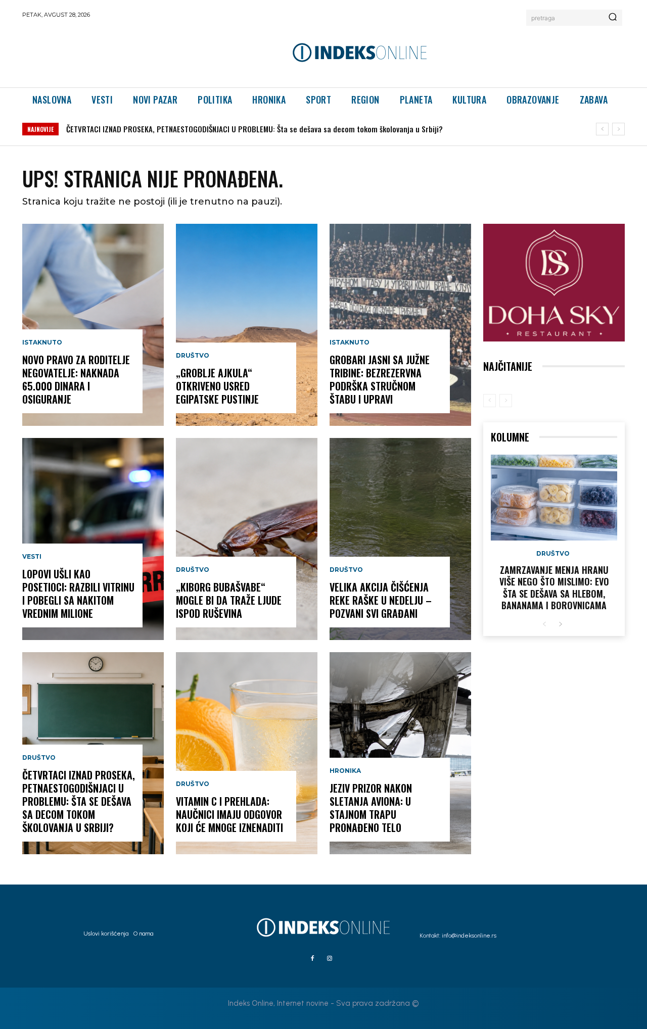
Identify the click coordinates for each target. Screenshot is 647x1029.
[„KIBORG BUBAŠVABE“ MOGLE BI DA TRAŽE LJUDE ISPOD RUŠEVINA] (246, 539)
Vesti (31, 557)
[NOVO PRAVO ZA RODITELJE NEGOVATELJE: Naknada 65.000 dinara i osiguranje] (93, 325)
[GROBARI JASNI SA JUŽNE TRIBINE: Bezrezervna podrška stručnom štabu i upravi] (400, 325)
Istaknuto (42, 342)
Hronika (345, 771)
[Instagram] (330, 959)
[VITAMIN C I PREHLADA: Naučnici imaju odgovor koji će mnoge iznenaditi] (246, 753)
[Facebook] (312, 959)
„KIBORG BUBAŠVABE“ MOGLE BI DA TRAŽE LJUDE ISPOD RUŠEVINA (229, 600)
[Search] (612, 18)
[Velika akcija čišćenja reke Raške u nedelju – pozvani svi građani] (400, 539)
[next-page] (560, 624)
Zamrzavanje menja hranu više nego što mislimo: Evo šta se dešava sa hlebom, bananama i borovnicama (554, 587)
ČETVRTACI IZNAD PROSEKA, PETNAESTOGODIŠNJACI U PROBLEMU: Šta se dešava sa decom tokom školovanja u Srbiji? (254, 128)
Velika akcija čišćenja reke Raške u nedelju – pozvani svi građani (381, 600)
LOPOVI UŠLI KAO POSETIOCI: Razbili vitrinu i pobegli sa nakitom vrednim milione (78, 593)
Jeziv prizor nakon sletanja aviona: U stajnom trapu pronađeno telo (371, 807)
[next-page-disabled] (505, 400)
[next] (618, 129)
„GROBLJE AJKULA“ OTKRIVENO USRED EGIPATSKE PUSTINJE (217, 386)
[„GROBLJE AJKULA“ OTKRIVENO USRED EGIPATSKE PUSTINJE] (246, 325)
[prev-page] (489, 400)
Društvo (39, 758)
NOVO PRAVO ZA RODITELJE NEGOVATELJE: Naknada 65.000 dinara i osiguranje (76, 379)
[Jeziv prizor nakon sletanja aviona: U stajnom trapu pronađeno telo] (400, 753)
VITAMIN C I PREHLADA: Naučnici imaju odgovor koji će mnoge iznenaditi (229, 814)
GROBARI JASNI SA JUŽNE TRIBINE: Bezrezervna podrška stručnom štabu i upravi (380, 379)
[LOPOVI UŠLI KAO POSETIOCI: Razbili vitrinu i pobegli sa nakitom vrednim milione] (93, 539)
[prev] (602, 129)
